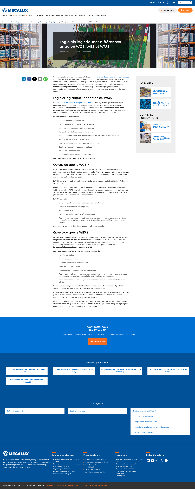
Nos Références (54, 16)
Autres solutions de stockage (64, 471)
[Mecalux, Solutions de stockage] (15, 12)
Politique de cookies (98, 485)
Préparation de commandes (146, 422)
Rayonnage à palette (61, 466)
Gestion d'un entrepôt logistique (146, 411)
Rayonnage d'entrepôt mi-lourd (96, 462)
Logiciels (20, 16)
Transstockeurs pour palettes (95, 472)
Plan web (84, 485)
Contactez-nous (97, 341)
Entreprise (100, 16)
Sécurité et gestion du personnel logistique (152, 427)
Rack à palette (90, 464)
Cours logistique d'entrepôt (126, 464)
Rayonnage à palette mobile (95, 459)
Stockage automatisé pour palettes (66, 464)
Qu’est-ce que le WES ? (31, 102)
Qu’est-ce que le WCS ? (31, 98)
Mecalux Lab (86, 16)
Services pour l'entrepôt (62, 474)
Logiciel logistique (77, 411)
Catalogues (120, 475)
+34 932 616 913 (97, 330)
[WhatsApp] (40, 80)
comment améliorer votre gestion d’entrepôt (110, 77)
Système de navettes (92, 469)
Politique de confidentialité (67, 485)
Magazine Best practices (125, 469)
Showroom (71, 16)
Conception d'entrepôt (144, 416)
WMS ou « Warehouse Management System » (74, 103)
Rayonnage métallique (61, 469)
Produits (7, 16)
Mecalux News (37, 16)
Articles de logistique (124, 466)
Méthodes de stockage (144, 432)
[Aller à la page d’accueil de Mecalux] (3, 22)
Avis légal (50, 485)
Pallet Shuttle (90, 467)
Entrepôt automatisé (15, 411)
